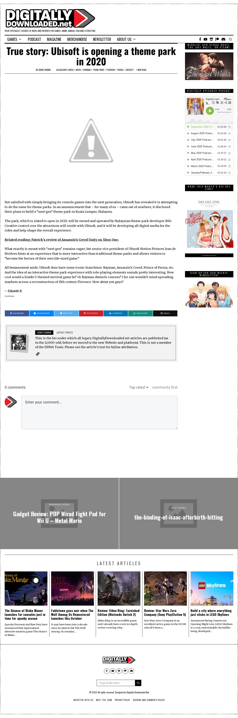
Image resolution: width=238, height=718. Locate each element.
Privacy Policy (122, 699)
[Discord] (223, 39)
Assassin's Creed (65, 69)
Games (12, 39)
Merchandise (77, 39)
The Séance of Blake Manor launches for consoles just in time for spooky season (25, 614)
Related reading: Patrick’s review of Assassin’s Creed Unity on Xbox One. (62, 240)
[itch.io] (211, 39)
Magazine (54, 39)
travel (120, 69)
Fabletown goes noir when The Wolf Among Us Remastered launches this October (72, 614)
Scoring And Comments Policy (149, 699)
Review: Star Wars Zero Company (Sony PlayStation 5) (165, 612)
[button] (138, 683)
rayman (87, 69)
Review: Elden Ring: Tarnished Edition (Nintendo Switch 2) (118, 612)
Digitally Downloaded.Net (138, 692)
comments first (165, 387)
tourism (110, 69)
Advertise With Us (83, 699)
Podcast (34, 39)
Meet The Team (104, 699)
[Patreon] (217, 39)
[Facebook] (200, 39)
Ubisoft (130, 69)
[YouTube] (205, 39)
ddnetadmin (45, 69)
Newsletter (102, 39)
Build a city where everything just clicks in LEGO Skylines (211, 612)
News (78, 69)
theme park (98, 69)
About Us (124, 39)
